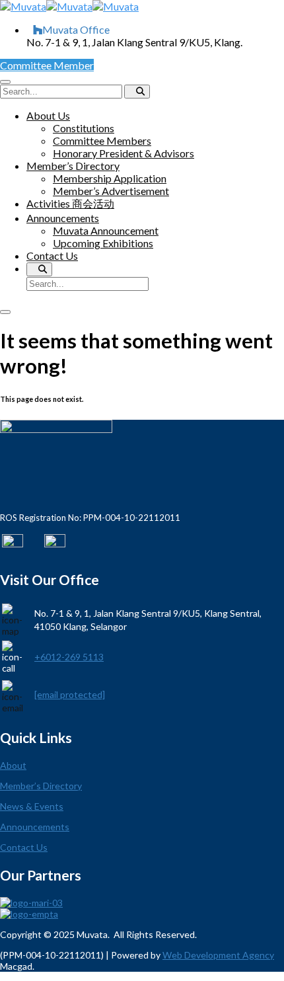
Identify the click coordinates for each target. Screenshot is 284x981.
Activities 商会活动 (70, 203)
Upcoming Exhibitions (103, 243)
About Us (48, 115)
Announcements (62, 218)
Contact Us (52, 255)
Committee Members (102, 140)
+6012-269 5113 (69, 656)
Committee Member (47, 65)
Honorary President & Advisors (123, 153)
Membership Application (109, 178)
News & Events (31, 806)
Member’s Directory (73, 165)
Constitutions (83, 128)
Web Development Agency (218, 955)
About (13, 765)
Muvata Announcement (106, 230)
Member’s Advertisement (111, 190)
